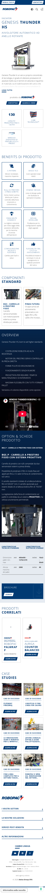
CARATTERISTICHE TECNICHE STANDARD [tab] (10, 547)
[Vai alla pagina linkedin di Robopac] (22, 853)
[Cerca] (37, 9)
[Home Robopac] (9, 9)
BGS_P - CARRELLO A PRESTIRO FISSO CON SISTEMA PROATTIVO (21, 456)
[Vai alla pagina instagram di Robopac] (30, 853)
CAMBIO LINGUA (22, 846)
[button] (13, 103)
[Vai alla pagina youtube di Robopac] (15, 853)
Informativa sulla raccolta (14, 890)
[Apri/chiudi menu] (41, 9)
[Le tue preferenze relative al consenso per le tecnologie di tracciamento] (41, 889)
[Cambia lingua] (32, 9)
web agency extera (22, 875)
